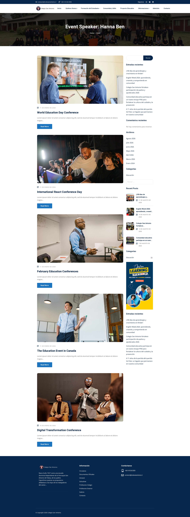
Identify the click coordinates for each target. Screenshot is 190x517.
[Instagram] (146, 1)
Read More (45, 126)
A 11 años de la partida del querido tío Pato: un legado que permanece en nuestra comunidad (139, 112)
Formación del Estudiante (90, 8)
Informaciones (143, 8)
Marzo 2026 (130, 159)
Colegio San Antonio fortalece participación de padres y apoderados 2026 (137, 90)
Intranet (82, 478)
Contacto (167, 8)
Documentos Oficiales (86, 474)
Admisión (156, 8)
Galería (81, 492)
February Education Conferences (57, 271)
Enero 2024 (130, 163)
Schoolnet (82, 481)
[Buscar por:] (139, 182)
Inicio (59, 8)
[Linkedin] (152, 1)
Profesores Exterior (85, 488)
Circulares (82, 471)
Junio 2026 (130, 147)
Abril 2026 (130, 155)
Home (92, 33)
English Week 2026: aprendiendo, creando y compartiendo (144, 210)
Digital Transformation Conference (59, 430)
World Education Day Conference (57, 113)
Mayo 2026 (130, 151)
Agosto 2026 (130, 138)
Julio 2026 (129, 143)
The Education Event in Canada (56, 351)
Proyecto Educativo (127, 8)
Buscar (148, 58)
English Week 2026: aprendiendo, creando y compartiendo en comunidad (138, 80)
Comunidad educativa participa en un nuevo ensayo (144, 239)
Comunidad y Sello (109, 8)
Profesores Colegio (85, 485)
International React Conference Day (59, 192)
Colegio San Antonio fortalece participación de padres (143, 224)
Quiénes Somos (71, 8)
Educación (130, 175)
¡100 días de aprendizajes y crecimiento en (141, 195)
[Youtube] (149, 1)
